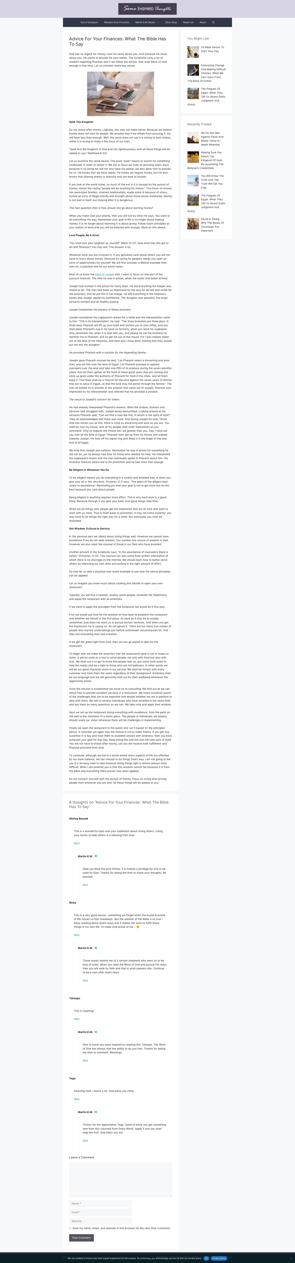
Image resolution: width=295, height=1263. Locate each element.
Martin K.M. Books (145, 22)
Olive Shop (171, 22)
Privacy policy (219, 1258)
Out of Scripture (89, 22)
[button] (213, 22)
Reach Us (188, 22)
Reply (77, 843)
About (203, 22)
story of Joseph (104, 274)
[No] (291, 1258)
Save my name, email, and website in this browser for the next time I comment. (122, 1228)
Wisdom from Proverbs (116, 22)
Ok (206, 1258)
